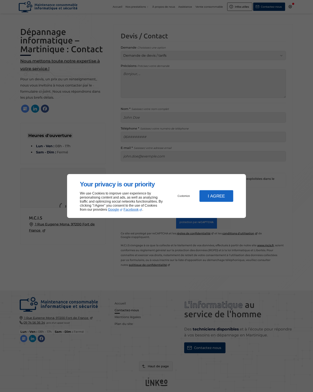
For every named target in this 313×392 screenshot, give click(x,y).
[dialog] (156, 196)
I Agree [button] (216, 196)
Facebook (131, 209)
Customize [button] (184, 196)
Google (113, 209)
